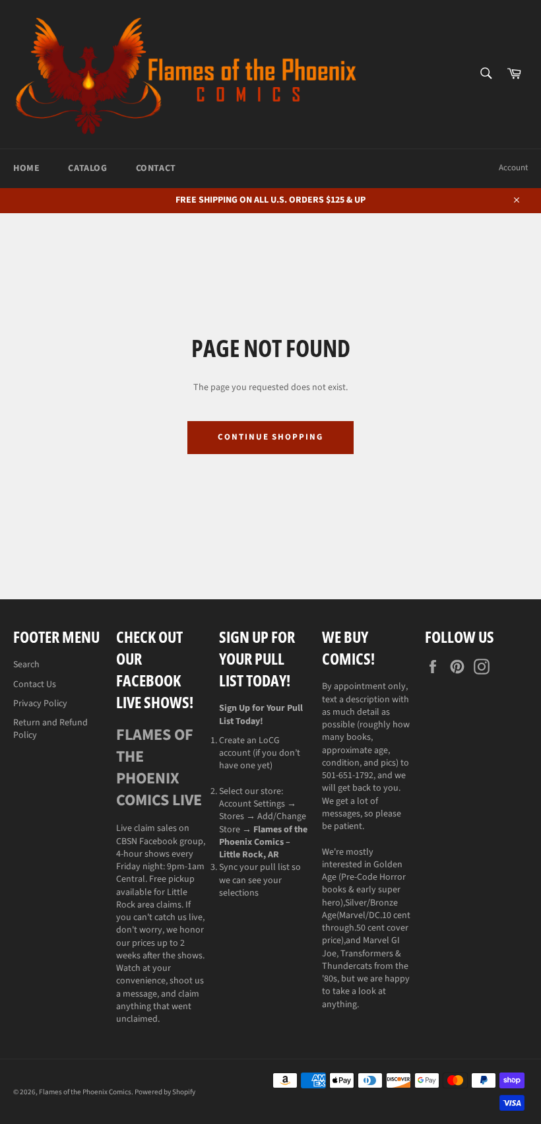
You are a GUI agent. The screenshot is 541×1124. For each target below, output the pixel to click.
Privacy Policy (40, 703)
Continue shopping (270, 437)
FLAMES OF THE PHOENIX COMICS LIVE (159, 767)
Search (26, 664)
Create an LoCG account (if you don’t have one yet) (259, 753)
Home (26, 168)
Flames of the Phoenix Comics (85, 1092)
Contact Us (34, 684)
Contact (156, 168)
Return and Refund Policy (50, 729)
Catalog (87, 168)
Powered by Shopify (165, 1092)
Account (513, 168)
